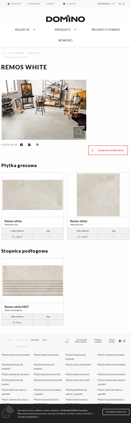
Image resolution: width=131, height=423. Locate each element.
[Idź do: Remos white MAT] (33, 280)
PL (120, 4)
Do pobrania (34, 4)
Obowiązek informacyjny (81, 340)
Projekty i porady (106, 29)
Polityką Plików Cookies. (74, 410)
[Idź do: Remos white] (33, 195)
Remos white (33, 53)
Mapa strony (112, 340)
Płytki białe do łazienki (46, 354)
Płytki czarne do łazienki (110, 354)
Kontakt (50, 4)
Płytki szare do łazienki (78, 364)
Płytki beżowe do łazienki (16, 354)
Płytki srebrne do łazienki (111, 364)
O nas (67, 341)
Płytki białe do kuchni (77, 374)
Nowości (65, 40)
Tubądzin (34, 340)
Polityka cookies (98, 340)
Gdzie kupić (16, 4)
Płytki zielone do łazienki (15, 374)
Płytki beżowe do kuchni (47, 374)
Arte (44, 340)
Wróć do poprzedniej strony (17, 57)
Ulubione (70, 4)
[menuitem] (102, 3)
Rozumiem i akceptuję (116, 412)
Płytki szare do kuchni (78, 379)
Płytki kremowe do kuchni (48, 379)
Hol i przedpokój (16, 53)
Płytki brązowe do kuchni (111, 374)
